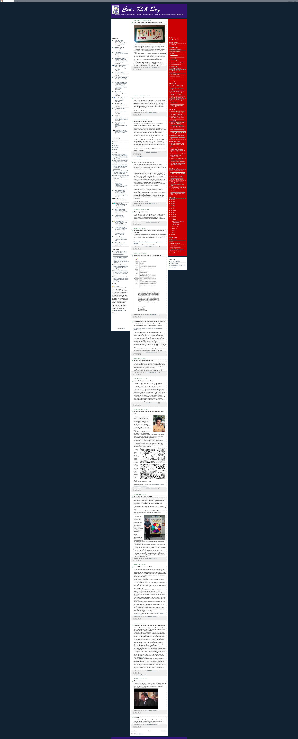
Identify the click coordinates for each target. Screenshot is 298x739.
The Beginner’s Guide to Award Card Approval (120, 234)
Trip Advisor (116, 145)
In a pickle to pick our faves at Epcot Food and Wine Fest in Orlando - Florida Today (120, 253)
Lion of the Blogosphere (121, 97)
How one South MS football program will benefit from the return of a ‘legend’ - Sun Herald (177, 178)
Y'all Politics (173, 252)
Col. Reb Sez (117, 286)
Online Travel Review (120, 227)
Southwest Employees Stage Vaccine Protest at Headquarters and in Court (121, 224)
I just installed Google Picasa (143, 121)
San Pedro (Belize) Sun (175, 68)
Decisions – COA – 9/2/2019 (121, 105)
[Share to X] (137, 69)
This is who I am (139, 681)
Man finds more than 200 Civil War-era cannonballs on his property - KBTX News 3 (177, 93)
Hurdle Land (173, 267)
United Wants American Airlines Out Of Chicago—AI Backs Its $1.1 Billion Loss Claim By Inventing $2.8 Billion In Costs (121, 194)
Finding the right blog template (143, 360)
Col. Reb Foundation (175, 261)
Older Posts (164, 731)
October (174, 219)
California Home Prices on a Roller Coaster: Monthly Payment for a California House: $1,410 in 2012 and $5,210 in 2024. (121, 86)
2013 (172, 212)
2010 (172, 218)
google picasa (140, 156)
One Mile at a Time (119, 198)
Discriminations (119, 91)
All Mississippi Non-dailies (176, 49)
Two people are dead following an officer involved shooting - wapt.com (177, 164)
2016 (172, 207)
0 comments (154, 67)
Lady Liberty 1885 (119, 72)
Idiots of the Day (118, 48)
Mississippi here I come (141, 212)
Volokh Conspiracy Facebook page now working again (121, 132)
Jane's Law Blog (119, 103)
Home (149, 731)
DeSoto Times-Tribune (175, 64)
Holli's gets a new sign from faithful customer (148, 22)
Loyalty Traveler (119, 215)
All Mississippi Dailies (175, 51)
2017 (172, 205)
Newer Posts (134, 731)
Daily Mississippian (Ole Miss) (177, 62)
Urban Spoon (116, 147)
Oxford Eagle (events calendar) (177, 57)
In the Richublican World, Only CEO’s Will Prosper (121, 61)
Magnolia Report (174, 66)
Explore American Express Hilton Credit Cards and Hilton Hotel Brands (121, 212)
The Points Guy (119, 203)
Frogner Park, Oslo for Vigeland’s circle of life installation (120, 218)
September (174, 226)
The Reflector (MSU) (175, 74)
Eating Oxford (173, 239)
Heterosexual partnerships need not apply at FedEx (149, 321)
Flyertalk (115, 143)
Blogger (123, 328)
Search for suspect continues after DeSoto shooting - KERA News (177, 145)
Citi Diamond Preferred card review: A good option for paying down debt (121, 206)
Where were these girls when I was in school (147, 255)
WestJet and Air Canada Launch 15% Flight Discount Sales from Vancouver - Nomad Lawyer (120, 172)
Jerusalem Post (174, 55)
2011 (172, 216)
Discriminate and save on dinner (144, 381)
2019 (172, 201)
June (173, 230)
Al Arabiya (172, 53)
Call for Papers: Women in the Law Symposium (121, 111)
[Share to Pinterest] (140, 69)
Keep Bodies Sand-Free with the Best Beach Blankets (121, 229)
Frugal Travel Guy (119, 232)
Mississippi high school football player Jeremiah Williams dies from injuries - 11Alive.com (177, 113)
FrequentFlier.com (119, 221)
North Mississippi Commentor (177, 249)
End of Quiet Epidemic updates (121, 73)
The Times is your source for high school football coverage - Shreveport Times (178, 155)
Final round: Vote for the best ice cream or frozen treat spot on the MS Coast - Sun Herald (177, 193)
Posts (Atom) (140, 733)
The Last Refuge (119, 40)
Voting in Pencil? (139, 98)
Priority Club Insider (120, 242)
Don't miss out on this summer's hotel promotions (149, 625)
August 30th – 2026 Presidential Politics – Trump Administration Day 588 (121, 43)
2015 (172, 208)
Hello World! (137, 717)
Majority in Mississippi (175, 247)
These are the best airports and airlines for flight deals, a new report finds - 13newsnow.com (120, 162)
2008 (172, 234)
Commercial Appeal (174, 60)
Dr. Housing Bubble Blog (121, 82)
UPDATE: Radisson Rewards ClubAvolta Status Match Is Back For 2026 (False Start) (121, 187)
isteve (171, 241)
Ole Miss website (174, 263)
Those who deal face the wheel (143, 496)
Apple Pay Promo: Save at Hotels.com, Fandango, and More (121, 239)
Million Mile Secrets (120, 209)
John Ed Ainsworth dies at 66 (143, 567)
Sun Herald (172, 72)
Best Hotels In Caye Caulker (121, 78)
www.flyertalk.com (142, 657)
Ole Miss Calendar (174, 39)
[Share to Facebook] (138, 69)
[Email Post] (158, 67)
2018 (172, 203)
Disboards (115, 141)
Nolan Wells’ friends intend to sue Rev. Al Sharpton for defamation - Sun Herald (178, 189)
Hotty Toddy (173, 44)
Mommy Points (118, 236)
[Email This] (134, 69)
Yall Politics (118, 115)
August (174, 228)
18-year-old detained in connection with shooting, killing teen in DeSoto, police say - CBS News (178, 160)
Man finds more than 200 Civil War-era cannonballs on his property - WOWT (177, 105)
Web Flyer (115, 149)
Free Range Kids (119, 52)
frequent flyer (140, 674)
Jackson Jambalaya (119, 47)
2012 (172, 214)
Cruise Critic (116, 140)
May (173, 232)
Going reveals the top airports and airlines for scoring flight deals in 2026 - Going (121, 177)
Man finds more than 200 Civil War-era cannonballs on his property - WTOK (177, 101)
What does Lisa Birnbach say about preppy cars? (121, 100)
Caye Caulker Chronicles (121, 77)
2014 (172, 210)
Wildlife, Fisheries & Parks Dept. (177, 265)
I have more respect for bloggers (144, 162)
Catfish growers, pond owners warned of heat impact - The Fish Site (177, 137)
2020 (172, 199)
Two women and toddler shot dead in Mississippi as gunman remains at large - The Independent (178, 132)
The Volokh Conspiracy (120, 130)
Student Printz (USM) (175, 70)
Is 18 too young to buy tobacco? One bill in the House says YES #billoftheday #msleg (121, 118)
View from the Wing (120, 190)
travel (145, 674)
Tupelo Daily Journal (175, 76)
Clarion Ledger (173, 59)
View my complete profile (119, 310)
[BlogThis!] (136, 69)
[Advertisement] (120, 28)
